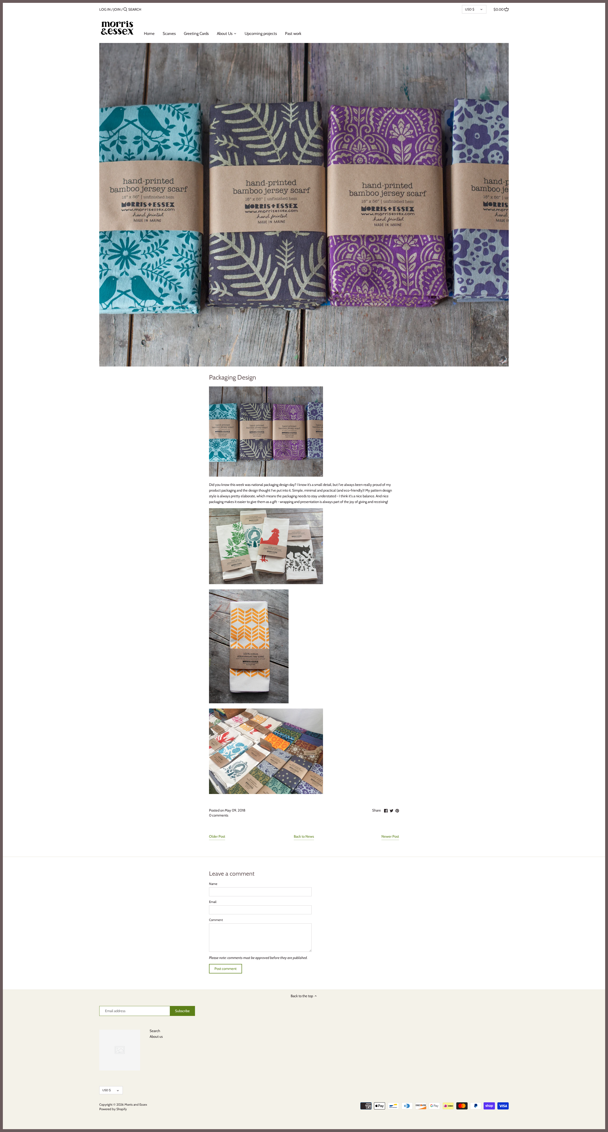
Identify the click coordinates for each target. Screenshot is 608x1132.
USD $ (469, 9)
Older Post (217, 836)
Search (155, 1031)
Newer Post (390, 836)
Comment (216, 920)
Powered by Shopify (113, 1109)
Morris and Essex (135, 1104)
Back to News (304, 836)
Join (117, 9)
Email (212, 902)
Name (213, 884)
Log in (105, 9)
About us (156, 1036)
